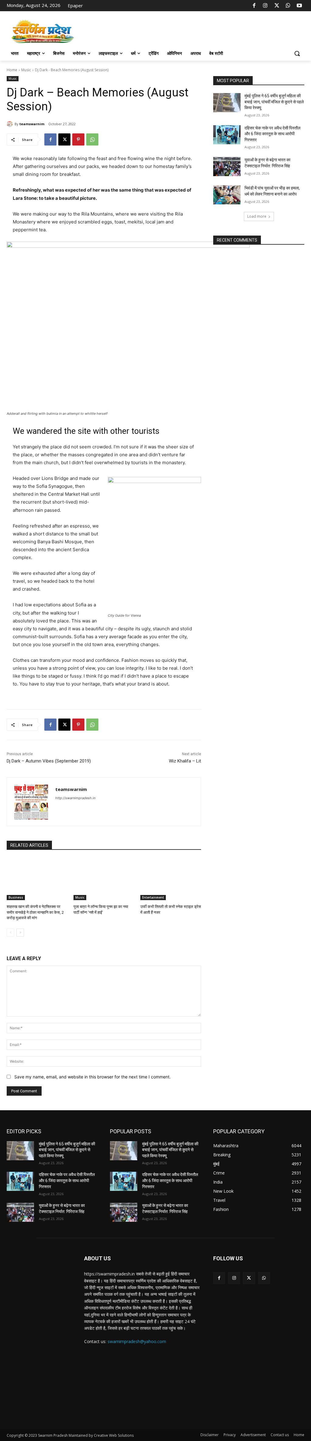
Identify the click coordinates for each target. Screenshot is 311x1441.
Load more (256, 216)
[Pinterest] (78, 139)
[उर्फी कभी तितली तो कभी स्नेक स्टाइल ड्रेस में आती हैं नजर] (170, 879)
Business (16, 897)
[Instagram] (265, 6)
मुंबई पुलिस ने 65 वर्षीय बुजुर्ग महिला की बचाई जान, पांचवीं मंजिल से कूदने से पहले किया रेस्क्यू (274, 101)
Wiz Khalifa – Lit (185, 761)
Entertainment (153, 897)
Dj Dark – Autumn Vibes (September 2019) (49, 761)
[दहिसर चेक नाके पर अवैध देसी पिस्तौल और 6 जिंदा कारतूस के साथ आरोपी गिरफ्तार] (227, 134)
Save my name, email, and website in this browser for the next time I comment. (92, 1076)
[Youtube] (299, 6)
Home (12, 69)
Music (26, 69)
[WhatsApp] (288, 6)
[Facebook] (254, 6)
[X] (277, 6)
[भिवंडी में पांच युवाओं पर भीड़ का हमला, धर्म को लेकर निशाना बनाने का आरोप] (227, 194)
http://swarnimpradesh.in (75, 798)
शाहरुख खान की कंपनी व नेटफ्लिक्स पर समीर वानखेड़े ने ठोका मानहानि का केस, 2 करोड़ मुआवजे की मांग (35, 912)
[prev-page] (10, 933)
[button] (297, 53)
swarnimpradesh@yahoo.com (137, 1341)
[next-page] (20, 933)
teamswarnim (31, 124)
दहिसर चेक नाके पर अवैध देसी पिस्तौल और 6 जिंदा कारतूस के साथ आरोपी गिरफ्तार (272, 134)
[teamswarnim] (11, 124)
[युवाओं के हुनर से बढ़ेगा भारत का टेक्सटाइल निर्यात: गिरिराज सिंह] (227, 166)
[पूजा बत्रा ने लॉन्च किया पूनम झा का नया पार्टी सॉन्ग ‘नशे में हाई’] (103, 879)
